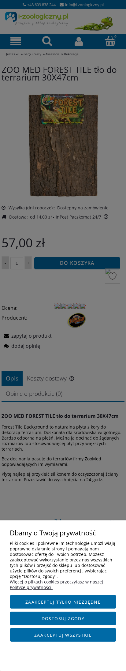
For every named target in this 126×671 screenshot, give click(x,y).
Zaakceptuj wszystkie (63, 635)
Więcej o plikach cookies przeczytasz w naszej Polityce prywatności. (56, 584)
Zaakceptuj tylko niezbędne (63, 602)
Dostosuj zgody (63, 618)
